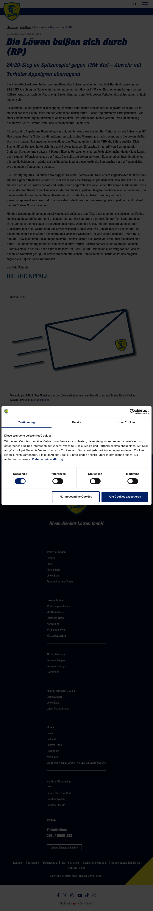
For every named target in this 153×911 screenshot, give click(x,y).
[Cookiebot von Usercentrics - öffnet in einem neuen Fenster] (132, 411)
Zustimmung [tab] (26, 422)
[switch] (57, 481)
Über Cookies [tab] (126, 422)
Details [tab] (76, 422)
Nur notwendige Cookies (76, 496)
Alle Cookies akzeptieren (125, 496)
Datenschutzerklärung (47, 459)
